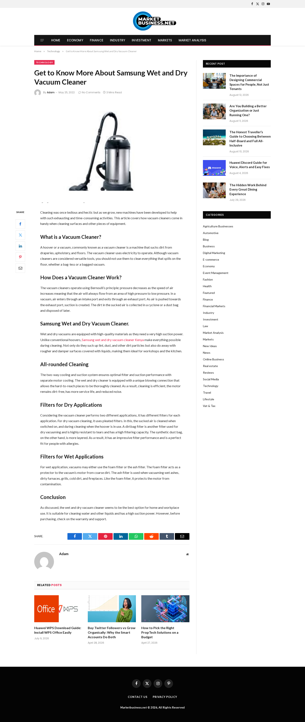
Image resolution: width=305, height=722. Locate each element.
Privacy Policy (165, 697)
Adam (51, 92)
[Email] (20, 268)
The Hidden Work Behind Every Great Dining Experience (247, 189)
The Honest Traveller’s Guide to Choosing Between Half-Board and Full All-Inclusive (250, 138)
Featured (209, 292)
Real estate (210, 366)
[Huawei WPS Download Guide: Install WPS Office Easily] (58, 608)
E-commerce (211, 259)
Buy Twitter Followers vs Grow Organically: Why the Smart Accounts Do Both (111, 632)
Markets (165, 40)
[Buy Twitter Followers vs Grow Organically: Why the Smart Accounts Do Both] (112, 608)
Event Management (215, 273)
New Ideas (210, 346)
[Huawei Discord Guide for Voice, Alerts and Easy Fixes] (214, 168)
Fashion (208, 279)
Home (55, 40)
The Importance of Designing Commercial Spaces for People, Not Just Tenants (249, 82)
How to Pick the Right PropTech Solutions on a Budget (159, 632)
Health (207, 286)
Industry (117, 40)
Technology (44, 62)
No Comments (91, 92)
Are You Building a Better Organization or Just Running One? (248, 110)
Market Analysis (192, 40)
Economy (75, 40)
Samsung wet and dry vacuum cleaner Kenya (113, 340)
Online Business (213, 359)
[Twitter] (20, 235)
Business (209, 246)
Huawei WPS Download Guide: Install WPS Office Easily (57, 630)
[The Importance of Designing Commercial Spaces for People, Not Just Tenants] (214, 81)
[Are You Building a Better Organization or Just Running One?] (214, 111)
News (206, 352)
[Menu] (42, 40)
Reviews (208, 372)
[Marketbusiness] (152, 21)
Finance (96, 40)
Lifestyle (208, 399)
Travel (207, 392)
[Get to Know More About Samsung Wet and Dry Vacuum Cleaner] (111, 152)
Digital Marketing (214, 253)
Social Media (211, 379)
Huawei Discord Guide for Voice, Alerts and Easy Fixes (249, 165)
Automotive (210, 233)
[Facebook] (20, 224)
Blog (206, 239)
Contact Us (138, 697)
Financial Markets (214, 306)
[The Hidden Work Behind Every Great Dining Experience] (214, 190)
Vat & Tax (209, 406)
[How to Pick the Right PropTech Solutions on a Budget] (165, 608)
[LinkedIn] (20, 246)
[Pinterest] (20, 257)
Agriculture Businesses (218, 226)
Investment (141, 40)
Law (205, 326)
